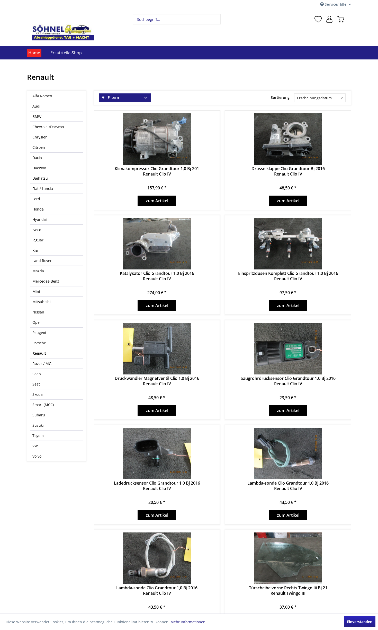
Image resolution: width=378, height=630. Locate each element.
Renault (39, 353)
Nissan (38, 312)
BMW (36, 116)
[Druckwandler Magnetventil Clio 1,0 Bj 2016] (157, 348)
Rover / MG (41, 363)
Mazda (38, 270)
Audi (36, 106)
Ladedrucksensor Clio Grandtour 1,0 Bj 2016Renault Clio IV (157, 485)
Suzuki (38, 425)
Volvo (36, 456)
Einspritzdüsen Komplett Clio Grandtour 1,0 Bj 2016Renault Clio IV (288, 276)
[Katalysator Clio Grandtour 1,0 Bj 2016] (157, 243)
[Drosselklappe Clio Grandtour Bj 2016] (288, 139)
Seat (36, 384)
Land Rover (42, 260)
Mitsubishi (41, 301)
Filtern (113, 97)
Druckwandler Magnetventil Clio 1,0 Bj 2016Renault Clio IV (157, 381)
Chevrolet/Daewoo (48, 126)
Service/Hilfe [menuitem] (335, 4)
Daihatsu (40, 178)
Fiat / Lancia (42, 188)
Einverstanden (359, 621)
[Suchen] (216, 19)
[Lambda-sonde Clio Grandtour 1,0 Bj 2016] (288, 453)
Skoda (37, 394)
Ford (36, 198)
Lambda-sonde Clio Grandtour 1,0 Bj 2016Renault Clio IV (288, 485)
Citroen (38, 147)
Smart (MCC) (43, 404)
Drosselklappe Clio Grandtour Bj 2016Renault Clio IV (288, 171)
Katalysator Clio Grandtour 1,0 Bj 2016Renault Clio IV (157, 276)
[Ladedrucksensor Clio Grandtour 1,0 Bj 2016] (157, 453)
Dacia (37, 157)
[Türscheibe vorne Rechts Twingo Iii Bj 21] (288, 558)
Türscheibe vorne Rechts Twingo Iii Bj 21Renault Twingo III (288, 590)
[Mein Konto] (329, 19)
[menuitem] (177, 19)
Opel (36, 322)
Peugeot (39, 332)
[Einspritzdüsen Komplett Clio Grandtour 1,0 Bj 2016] (288, 243)
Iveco (36, 229)
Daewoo (39, 167)
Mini (36, 291)
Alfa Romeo (42, 95)
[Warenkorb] (341, 19)
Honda (38, 209)
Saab (36, 373)
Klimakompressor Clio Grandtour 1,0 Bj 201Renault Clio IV (157, 171)
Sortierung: (281, 97)
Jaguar (37, 240)
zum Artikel (157, 201)
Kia (35, 250)
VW (35, 445)
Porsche (39, 342)
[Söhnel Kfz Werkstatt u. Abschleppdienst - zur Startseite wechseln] (63, 27)
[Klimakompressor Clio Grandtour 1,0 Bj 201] (157, 139)
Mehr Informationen (187, 621)
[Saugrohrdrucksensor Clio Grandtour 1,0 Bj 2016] (288, 348)
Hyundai (39, 219)
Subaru (38, 415)
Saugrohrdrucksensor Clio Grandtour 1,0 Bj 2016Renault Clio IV (288, 381)
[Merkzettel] (318, 19)
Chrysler (39, 137)
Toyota (38, 435)
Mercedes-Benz (45, 281)
